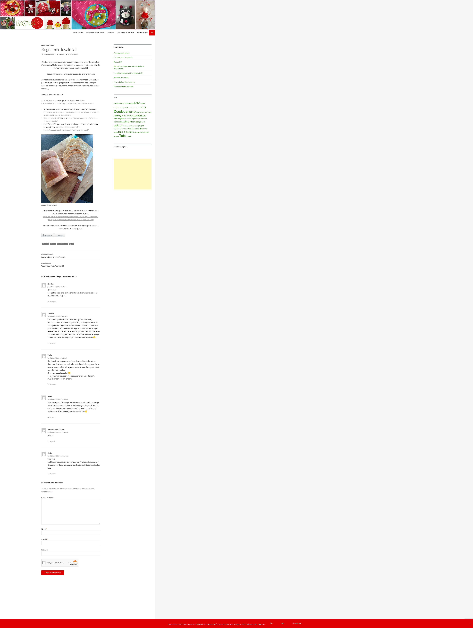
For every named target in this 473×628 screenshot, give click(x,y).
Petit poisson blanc (129, 126)
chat (126, 108)
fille (143, 112)
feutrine (138, 112)
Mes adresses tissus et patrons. (95, 32)
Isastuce (61, 54)
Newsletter (111, 32)
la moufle (128, 119)
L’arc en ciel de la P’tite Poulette (53, 255)
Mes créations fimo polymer (124, 82)
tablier (116, 132)
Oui (271, 623)
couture (138, 108)
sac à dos (139, 128)
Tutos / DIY (118, 62)
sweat (145, 129)
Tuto (122, 135)
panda (143, 122)
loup (137, 119)
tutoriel (129, 136)
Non (282, 623)
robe (129, 128)
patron (118, 125)
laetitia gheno (119, 118)
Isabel (50, 397)
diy (143, 107)
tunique (116, 136)
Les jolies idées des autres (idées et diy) (128, 73)
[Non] (470, 623)
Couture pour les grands (123, 57)
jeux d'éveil (127, 115)
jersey (117, 115)
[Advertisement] (133, 174)
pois (136, 126)
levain (53, 244)
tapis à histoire (126, 131)
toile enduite (138, 132)
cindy (50, 453)
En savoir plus (297, 623)
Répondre (53, 301)
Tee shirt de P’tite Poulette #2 (52, 264)
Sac (133, 128)
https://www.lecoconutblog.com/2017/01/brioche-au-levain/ (67, 103)
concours (131, 108)
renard (124, 129)
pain (71, 244)
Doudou (120, 111)
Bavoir (122, 103)
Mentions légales (78, 32)
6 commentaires (73, 54)
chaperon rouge (119, 108)
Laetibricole (140, 115)
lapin (134, 118)
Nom (44, 529)
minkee (117, 122)
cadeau (143, 103)
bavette (116, 103)
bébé (137, 103)
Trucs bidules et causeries (123, 86)
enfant (130, 111)
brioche (45, 244)
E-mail (44, 539)
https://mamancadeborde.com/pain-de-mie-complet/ (66, 130)
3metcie (51, 313)
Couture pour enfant (122, 53)
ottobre (124, 121)
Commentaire (47, 497)
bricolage (129, 103)
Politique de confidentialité (126, 32)
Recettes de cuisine (47, 45)
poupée (141, 126)
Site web (45, 550)
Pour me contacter (142, 32)
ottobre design (135, 122)
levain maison (63, 244)
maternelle (143, 119)
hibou (149, 112)
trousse (145, 132)
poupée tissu (117, 129)
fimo (146, 112)
